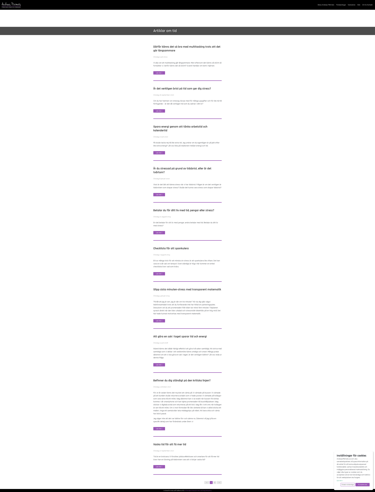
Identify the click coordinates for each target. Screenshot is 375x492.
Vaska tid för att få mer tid (169, 444)
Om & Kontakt (367, 5)
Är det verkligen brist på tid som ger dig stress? (182, 88)
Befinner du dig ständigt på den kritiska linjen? (182, 380)
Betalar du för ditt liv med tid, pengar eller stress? (183, 210)
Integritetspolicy (207, 490)
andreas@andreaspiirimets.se (193, 490)
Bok (358, 5)
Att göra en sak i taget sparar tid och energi (180, 336)
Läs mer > (159, 73)
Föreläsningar (341, 5)
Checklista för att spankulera (171, 248)
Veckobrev (351, 5)
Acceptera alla (362, 484)
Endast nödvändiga (348, 484)
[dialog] (353, 470)
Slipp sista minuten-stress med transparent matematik (187, 289)
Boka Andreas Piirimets (326, 5)
